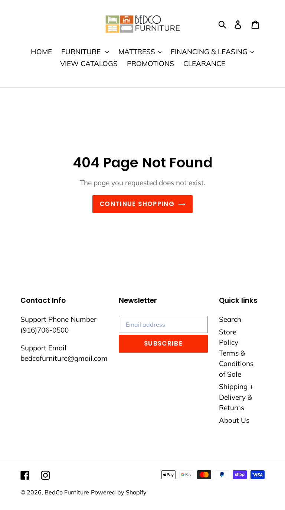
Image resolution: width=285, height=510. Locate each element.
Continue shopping (136, 203)
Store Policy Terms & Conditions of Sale (236, 353)
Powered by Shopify (119, 492)
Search (230, 319)
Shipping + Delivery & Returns (236, 397)
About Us (234, 420)
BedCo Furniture (67, 492)
